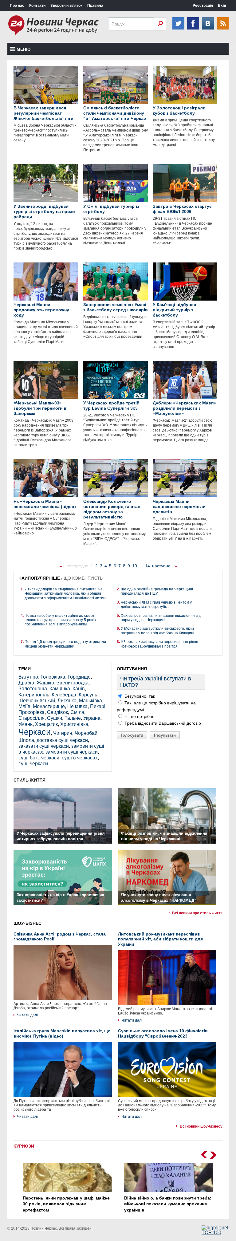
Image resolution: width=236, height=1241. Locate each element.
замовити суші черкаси (71, 751)
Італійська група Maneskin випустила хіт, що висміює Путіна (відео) (62, 1033)
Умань (25, 724)
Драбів (26, 682)
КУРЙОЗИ (24, 1146)
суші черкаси (33, 763)
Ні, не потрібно (139, 716)
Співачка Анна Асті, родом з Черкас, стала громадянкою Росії (60, 937)
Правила (95, 5)
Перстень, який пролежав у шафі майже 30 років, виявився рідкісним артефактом (66, 1204)
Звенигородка (72, 682)
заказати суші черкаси (43, 746)
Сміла (77, 712)
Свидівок (57, 712)
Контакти (37, 5)
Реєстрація (203, 5)
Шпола (26, 740)
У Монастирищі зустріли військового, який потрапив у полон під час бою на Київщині (157, 630)
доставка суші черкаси (62, 740)
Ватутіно (28, 677)
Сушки (54, 718)
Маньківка (90, 700)
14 (147, 565)
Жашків (45, 682)
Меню (23, 49)
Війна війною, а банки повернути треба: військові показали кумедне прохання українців (167, 1204)
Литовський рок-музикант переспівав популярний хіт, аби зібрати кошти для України (160, 939)
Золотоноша (32, 688)
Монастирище (49, 706)
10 (134, 565)
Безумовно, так (139, 696)
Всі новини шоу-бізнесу (201, 1126)
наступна (161, 565)
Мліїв (24, 706)
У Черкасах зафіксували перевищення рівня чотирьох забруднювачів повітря (159, 644)
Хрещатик (46, 724)
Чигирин (62, 733)
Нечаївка (77, 706)
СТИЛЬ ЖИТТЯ (29, 780)
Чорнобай (86, 733)
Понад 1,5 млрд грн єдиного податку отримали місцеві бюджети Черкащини (65, 644)
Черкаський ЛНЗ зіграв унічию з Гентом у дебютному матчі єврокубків (156, 604)
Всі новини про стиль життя (197, 913)
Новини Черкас (43, 1228)
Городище (79, 677)
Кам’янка (59, 688)
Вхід (222, 5)
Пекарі (97, 706)
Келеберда (64, 694)
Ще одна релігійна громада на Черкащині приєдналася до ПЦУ (157, 591)
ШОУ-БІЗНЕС (27, 923)
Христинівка (74, 724)
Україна (91, 718)
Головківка (53, 677)
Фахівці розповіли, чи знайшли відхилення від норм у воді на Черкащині (161, 617)
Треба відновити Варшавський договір (162, 723)
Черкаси (34, 732)
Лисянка (67, 700)
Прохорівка (31, 712)
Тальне (73, 718)
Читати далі (27, 1015)
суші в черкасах (80, 757)
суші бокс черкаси (38, 757)
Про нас (17, 5)
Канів (79, 688)
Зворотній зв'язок (66, 5)
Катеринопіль (33, 694)
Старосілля (31, 718)
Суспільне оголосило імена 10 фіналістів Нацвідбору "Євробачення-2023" (163, 1033)
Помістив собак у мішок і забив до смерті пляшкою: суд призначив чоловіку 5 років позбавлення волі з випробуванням (60, 620)
